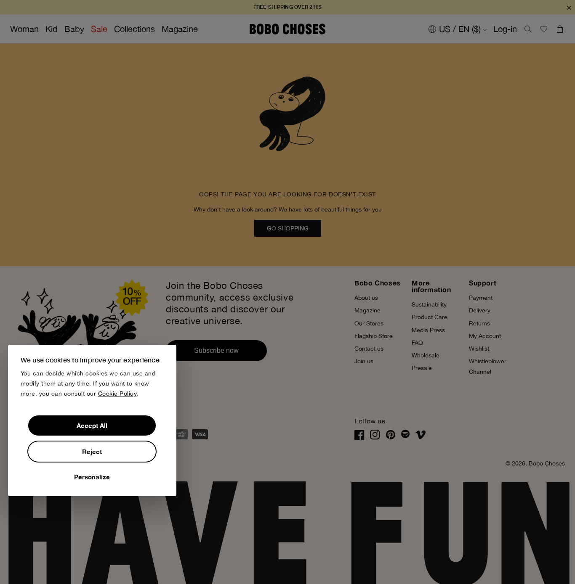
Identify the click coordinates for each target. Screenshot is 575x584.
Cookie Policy (117, 393)
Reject (92, 451)
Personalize (92, 477)
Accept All (92, 425)
